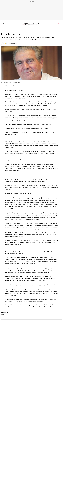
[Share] (2, 43)
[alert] (11, 470)
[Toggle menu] (3, 23)
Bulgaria (2, 314)
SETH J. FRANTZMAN (10, 85)
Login (58, 23)
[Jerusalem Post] (31, 23)
